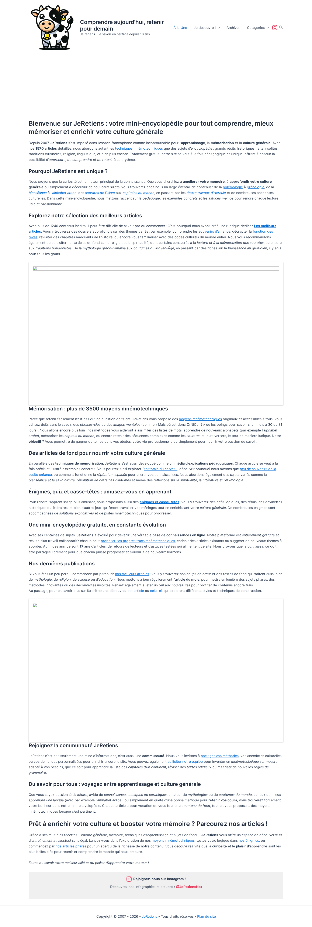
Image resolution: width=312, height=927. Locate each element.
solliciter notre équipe (185, 761)
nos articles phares (71, 846)
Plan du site (206, 916)
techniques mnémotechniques (139, 148)
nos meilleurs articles (132, 574)
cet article (136, 591)
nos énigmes (249, 840)
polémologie (233, 187)
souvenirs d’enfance (214, 231)
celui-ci (156, 591)
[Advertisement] (156, 87)
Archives (233, 27)
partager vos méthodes (220, 756)
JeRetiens (149, 916)
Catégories (256, 27)
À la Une (180, 27)
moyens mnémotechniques (200, 419)
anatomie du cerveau (160, 469)
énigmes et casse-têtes (159, 502)
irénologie (256, 187)
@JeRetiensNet (189, 887)
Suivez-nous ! (275, 27)
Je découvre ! (205, 27)
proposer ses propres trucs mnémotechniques (138, 541)
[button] (218, 27)
